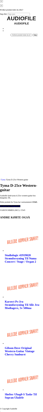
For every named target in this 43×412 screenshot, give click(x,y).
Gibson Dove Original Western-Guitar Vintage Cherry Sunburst (20, 351)
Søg (35, 35)
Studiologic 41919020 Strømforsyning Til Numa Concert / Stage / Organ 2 (20, 258)
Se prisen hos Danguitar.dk (10, 206)
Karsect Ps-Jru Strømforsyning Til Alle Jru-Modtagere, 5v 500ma (22, 305)
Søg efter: (3, 14)
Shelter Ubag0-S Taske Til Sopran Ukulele (21, 396)
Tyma (3, 180)
